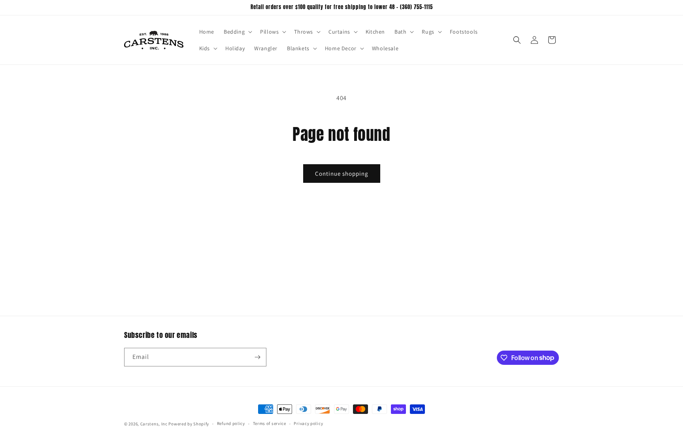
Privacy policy (308, 423)
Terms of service (269, 423)
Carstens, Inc (154, 424)
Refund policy (231, 423)
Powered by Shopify (188, 424)
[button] (237, 31)
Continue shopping (341, 173)
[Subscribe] (257, 357)
